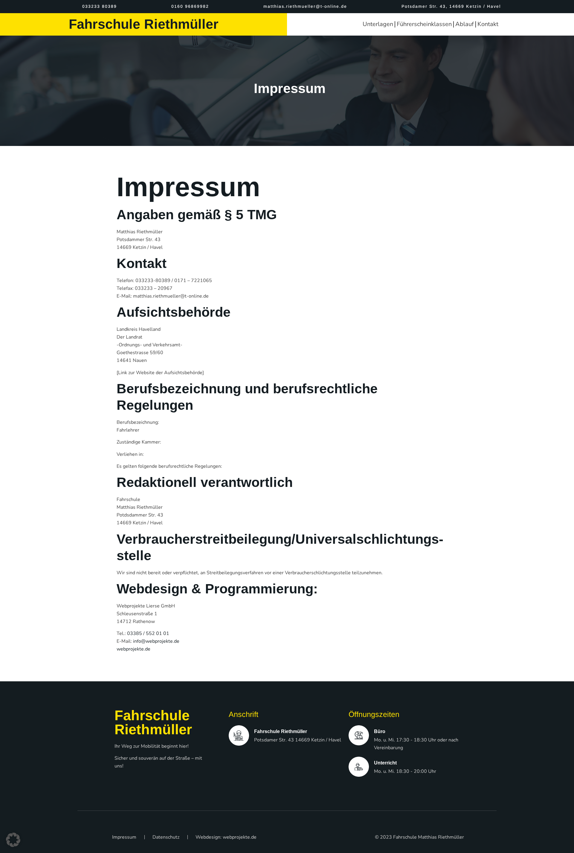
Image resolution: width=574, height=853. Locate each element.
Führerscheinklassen (424, 24)
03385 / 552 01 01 (148, 633)
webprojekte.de (133, 649)
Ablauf (464, 24)
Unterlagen (378, 24)
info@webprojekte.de (156, 641)
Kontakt (487, 24)
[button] (13, 840)
